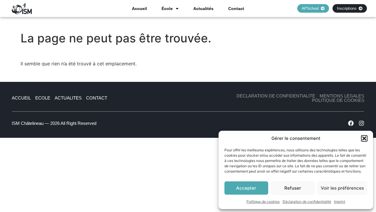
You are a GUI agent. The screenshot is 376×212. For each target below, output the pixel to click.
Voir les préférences (342, 188)
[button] (364, 138)
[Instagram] (361, 123)
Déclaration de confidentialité (307, 201)
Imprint (339, 201)
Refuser (292, 188)
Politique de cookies (263, 201)
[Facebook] (351, 123)
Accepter (246, 188)
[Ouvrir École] (177, 8)
